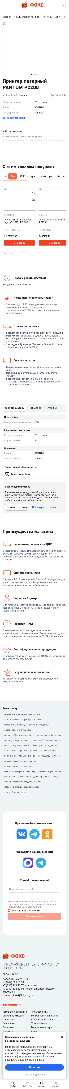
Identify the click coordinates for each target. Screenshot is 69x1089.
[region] (34, 177)
